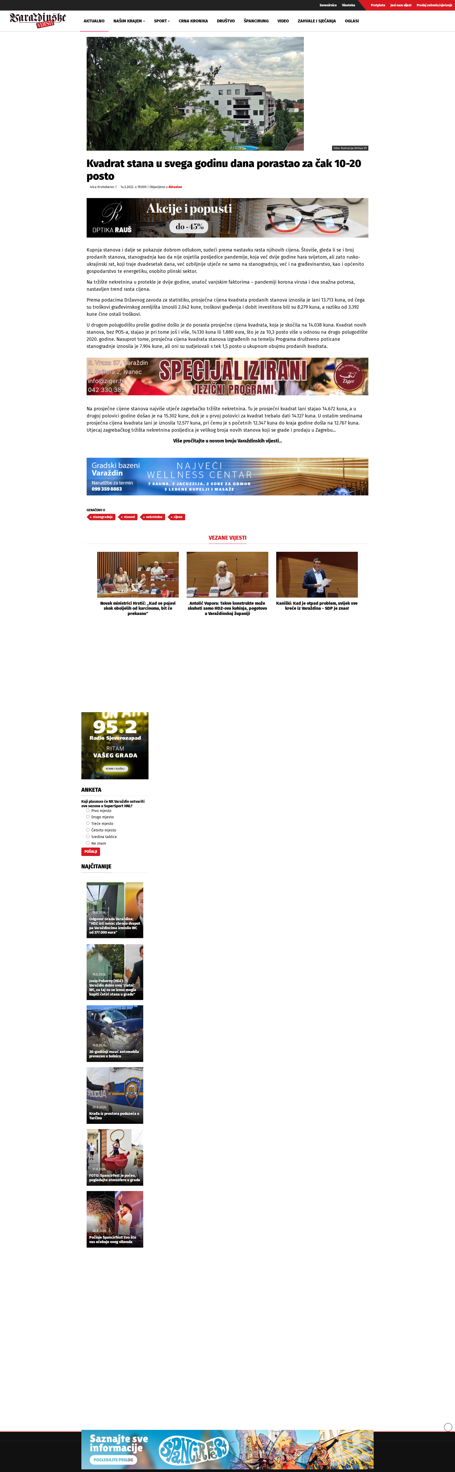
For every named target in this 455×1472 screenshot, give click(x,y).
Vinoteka (348, 5)
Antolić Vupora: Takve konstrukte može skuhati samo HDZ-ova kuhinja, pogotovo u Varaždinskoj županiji (227, 608)
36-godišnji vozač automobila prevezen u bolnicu (114, 1054)
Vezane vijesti (227, 537)
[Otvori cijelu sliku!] (195, 93)
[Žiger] (227, 376)
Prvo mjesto (100, 811)
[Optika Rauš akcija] (227, 217)
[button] (91, 584)
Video (283, 20)
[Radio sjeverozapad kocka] (115, 745)
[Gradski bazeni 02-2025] (227, 476)
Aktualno (94, 20)
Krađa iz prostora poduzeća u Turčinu (114, 1116)
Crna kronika (193, 20)
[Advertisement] (227, 670)
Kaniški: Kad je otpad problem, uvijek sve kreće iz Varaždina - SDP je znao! (317, 606)
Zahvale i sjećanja (317, 20)
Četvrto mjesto (103, 830)
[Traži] (380, 21)
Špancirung (256, 20)
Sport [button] (160, 20)
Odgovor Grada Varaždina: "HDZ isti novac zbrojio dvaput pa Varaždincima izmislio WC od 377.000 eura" (114, 925)
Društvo (226, 20)
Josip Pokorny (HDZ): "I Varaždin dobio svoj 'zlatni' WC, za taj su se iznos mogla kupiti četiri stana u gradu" (112, 987)
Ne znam (98, 843)
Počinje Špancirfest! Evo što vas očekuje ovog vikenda (112, 1239)
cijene (178, 517)
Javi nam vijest (401, 5)
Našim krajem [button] (127, 20)
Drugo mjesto (102, 817)
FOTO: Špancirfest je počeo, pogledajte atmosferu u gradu (114, 1178)
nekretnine (154, 517)
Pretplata (378, 5)
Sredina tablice (103, 837)
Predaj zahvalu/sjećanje (434, 5)
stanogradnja (103, 517)
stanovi (129, 517)
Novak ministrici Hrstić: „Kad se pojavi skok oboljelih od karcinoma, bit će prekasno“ (138, 608)
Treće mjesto (101, 823)
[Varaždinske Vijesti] (38, 19)
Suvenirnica (328, 5)
